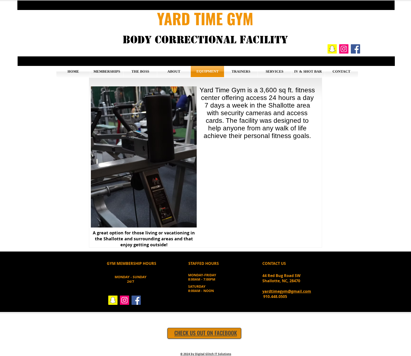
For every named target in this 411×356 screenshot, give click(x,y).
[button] (206, 5)
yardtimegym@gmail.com (286, 291)
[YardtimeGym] (332, 49)
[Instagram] (343, 49)
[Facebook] (355, 49)
